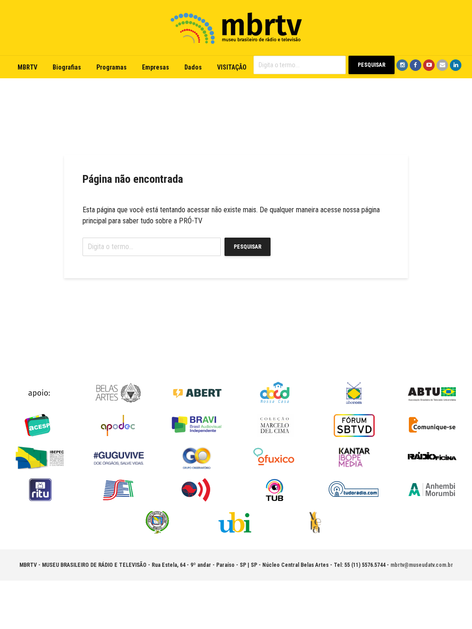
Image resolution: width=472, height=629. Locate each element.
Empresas (155, 67)
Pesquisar (371, 65)
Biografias (67, 67)
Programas (111, 67)
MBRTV (27, 67)
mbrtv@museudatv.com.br (421, 565)
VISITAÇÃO (232, 67)
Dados (193, 67)
